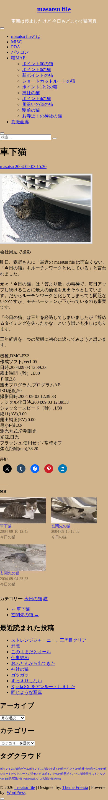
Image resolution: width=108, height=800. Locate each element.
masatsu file (54, 9)
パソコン (20, 52)
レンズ (38, 778)
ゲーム (25, 768)
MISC (16, 42)
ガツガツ (20, 675)
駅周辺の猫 (15, 778)
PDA (15, 46)
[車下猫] (23, 510)
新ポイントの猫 (37, 75)
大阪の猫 (47, 778)
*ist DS (4, 778)
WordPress (28, 778)
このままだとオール (31, 651)
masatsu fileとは (25, 36)
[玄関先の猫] (74, 510)
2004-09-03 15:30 (31, 166)
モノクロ (38, 773)
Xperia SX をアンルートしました (43, 686)
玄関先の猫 (61, 526)
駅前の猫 (31, 110)
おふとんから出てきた (33, 663)
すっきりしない (26, 680)
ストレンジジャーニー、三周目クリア (48, 640)
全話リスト (90, 773)
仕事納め (20, 657)
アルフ (101, 773)
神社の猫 (31, 92)
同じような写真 (26, 692)
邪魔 (15, 646)
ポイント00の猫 (37, 63)
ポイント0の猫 (36, 69)
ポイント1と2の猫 (40, 87)
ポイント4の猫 (36, 98)
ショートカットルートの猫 (48, 81)
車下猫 (6, 526)
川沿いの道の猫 (37, 104)
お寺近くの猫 (55, 768)
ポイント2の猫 (9, 768)
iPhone (57, 778)
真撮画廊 (20, 121)
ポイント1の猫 (38, 768)
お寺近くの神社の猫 (42, 116)
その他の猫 (100, 768)
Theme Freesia (75, 787)
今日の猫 (33, 598)
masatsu (7, 166)
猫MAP (18, 58)
